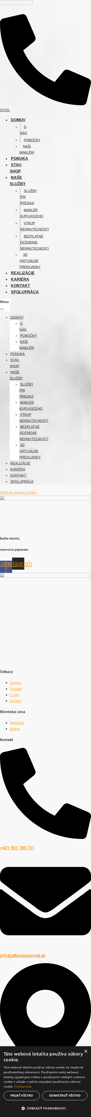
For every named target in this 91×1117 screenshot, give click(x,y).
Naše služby (18, 180)
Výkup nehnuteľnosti (34, 226)
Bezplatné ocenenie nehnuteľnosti (34, 242)
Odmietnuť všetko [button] (65, 1095)
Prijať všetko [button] (21, 1095)
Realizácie (23, 273)
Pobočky (32, 140)
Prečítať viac (23, 1086)
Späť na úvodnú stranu (18, 492)
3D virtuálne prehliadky (30, 261)
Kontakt (20, 286)
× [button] (85, 1051)
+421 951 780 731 (17, 848)
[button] (45, 1108)
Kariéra (20, 279)
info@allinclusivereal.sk (22, 955)
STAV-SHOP (16, 168)
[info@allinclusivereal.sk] (45, 945)
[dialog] (45, 1081)
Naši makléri (26, 149)
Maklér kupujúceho (31, 213)
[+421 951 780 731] (45, 838)
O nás (23, 130)
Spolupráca (25, 292)
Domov (18, 120)
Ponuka (19, 159)
